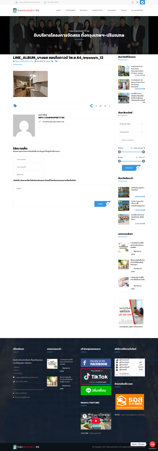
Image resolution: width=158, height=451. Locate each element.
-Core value (17, 373)
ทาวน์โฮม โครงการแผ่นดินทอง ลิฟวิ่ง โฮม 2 (137, 217)
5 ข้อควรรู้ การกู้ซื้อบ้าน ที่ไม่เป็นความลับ (137, 278)
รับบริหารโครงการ (97, 10)
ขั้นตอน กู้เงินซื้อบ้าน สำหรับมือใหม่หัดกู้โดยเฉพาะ (137, 262)
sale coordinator (21, 393)
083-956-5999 (53, 2)
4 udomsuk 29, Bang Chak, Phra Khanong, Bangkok (138, 83)
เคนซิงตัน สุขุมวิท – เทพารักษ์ (138, 189)
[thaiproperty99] (96, 362)
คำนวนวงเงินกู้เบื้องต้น (22, 397)
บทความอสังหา (111, 10)
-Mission (16, 367)
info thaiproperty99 (24, 61)
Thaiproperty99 (95, 433)
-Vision (15, 370)
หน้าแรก (58, 10)
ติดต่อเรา (124, 10)
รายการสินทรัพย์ (70, 10)
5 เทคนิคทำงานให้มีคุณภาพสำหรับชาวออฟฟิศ (137, 245)
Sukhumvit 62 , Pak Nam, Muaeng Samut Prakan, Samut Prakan (137, 71)
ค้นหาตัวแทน (83, 10)
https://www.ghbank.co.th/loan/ (133, 415)
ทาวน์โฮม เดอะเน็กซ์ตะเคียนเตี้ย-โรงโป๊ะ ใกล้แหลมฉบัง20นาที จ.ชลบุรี (138, 96)
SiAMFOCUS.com (125, 375)
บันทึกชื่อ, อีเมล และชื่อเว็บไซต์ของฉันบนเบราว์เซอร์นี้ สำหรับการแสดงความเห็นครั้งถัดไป (44, 180)
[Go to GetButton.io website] (152, 448)
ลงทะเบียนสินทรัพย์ (137, 10)
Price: (120, 148)
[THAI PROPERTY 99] (26, 8)
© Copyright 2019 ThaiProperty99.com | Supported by (112, 447)
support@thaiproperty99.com (29, 2)
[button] (131, 124)
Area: (120, 157)
